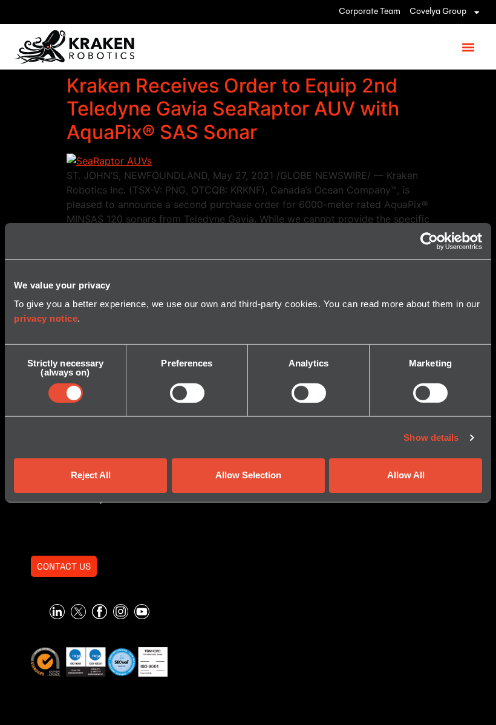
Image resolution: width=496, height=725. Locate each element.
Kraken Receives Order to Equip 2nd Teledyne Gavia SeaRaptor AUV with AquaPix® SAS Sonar (233, 109)
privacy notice (45, 318)
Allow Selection (248, 475)
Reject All (91, 475)
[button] (468, 47)
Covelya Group (438, 11)
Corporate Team (369, 11)
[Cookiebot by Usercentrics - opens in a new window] (429, 241)
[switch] (187, 393)
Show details (430, 437)
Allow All (406, 475)
